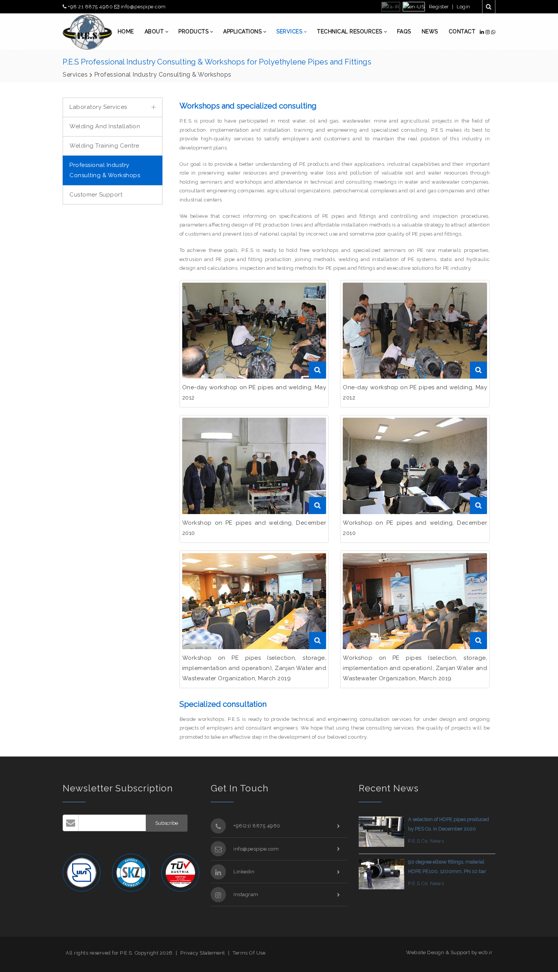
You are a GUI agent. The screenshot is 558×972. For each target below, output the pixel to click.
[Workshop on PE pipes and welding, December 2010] (415, 331)
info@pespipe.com (142, 6)
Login (463, 6)
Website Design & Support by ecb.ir (449, 952)
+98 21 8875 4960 (90, 6)
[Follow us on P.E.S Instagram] (488, 32)
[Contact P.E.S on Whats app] (493, 32)
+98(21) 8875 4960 (257, 826)
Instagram (246, 894)
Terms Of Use (249, 953)
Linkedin (243, 871)
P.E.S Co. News (426, 841)
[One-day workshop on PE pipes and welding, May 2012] (254, 331)
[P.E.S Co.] (87, 32)
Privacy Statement (202, 953)
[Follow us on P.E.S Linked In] (482, 32)
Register (439, 6)
